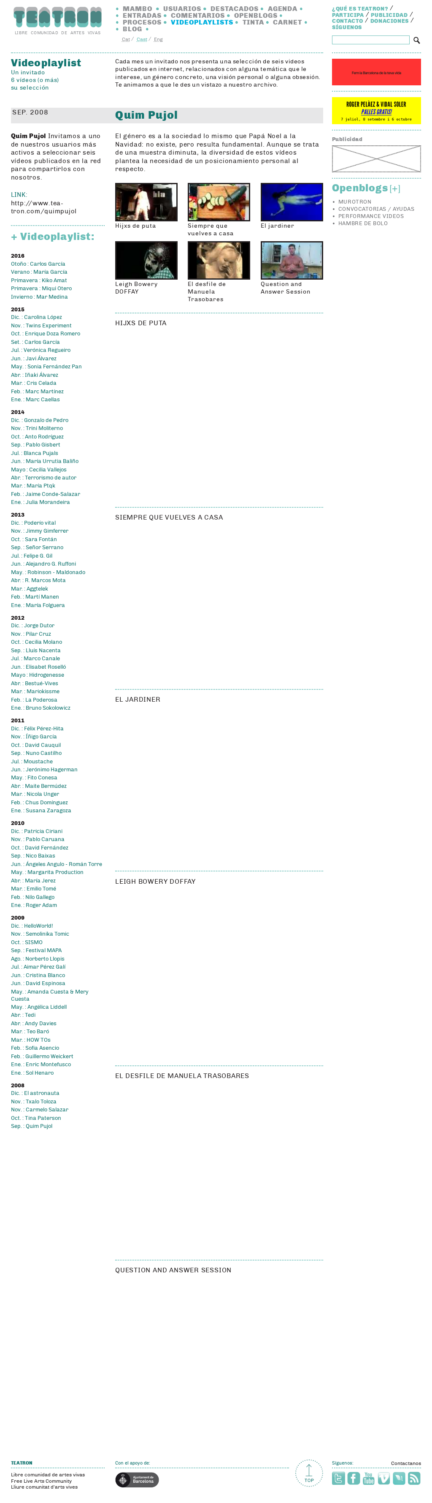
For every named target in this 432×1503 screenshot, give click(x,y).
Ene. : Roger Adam (34, 905)
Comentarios (198, 15)
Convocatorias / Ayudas (376, 209)
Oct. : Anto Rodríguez (37, 436)
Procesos (142, 22)
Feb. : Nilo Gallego (32, 897)
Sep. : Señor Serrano (37, 547)
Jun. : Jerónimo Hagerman (44, 769)
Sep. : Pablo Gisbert (35, 444)
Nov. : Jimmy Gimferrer (39, 531)
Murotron (354, 202)
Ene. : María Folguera (38, 605)
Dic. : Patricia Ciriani (36, 831)
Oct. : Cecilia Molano (36, 642)
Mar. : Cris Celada (34, 383)
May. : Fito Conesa (34, 777)
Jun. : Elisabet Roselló (38, 667)
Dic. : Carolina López (36, 317)
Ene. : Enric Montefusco (41, 1064)
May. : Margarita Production (47, 872)
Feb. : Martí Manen (35, 597)
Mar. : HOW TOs (31, 1040)
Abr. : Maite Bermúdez (39, 786)
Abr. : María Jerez (33, 880)
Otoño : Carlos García (38, 264)
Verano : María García (39, 272)
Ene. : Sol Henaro (32, 1073)
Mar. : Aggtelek (29, 588)
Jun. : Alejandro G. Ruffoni (43, 564)
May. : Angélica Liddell (39, 1007)
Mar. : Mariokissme (35, 691)
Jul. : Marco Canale (35, 658)
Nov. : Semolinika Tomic (40, 934)
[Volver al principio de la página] (309, 1473)
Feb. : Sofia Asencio (35, 1048)
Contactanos (406, 1463)
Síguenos (347, 27)
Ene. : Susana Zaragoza (41, 810)
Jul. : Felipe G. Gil (31, 556)
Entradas (142, 15)
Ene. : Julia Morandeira (40, 502)
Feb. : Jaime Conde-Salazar (45, 494)
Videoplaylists (202, 22)
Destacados (235, 9)
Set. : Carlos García (35, 342)
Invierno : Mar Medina (39, 297)
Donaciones (389, 21)
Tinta (253, 22)
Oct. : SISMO (27, 942)
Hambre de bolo (363, 223)
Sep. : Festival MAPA (36, 950)
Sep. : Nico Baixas (33, 855)
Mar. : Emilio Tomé (33, 888)
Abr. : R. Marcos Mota (38, 580)
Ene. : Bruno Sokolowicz (40, 708)
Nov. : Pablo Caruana (38, 839)
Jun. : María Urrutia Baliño (44, 461)
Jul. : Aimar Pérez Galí (38, 967)
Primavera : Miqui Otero (41, 288)
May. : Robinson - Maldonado (48, 572)
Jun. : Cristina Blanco (38, 975)
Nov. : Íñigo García (34, 736)
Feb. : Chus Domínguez (39, 802)
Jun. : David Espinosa (38, 983)
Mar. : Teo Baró (30, 1031)
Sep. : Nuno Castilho (36, 753)
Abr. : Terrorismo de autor (43, 477)
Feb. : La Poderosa (34, 700)
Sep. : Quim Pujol (31, 1126)
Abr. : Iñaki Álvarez (34, 375)
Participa (348, 15)
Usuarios (182, 9)
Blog (132, 29)
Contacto (347, 21)
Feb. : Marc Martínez (37, 391)
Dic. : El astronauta (35, 1093)
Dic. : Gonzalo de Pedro (39, 420)
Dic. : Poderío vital (33, 523)
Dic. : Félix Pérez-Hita (37, 728)
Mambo (137, 9)
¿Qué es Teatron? (360, 8)
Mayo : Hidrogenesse (37, 675)
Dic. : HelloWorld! (32, 926)
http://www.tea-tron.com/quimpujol (44, 207)
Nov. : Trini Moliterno (37, 428)
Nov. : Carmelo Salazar (39, 1109)
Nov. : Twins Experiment (41, 325)
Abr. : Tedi (23, 1015)
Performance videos (371, 216)
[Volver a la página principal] (58, 17)
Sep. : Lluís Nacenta (36, 650)
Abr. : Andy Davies (34, 1023)
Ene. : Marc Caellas (35, 399)
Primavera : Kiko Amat (39, 280)
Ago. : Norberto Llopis (38, 959)
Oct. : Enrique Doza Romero (45, 333)
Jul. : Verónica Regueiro (40, 350)
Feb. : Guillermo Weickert (42, 1056)
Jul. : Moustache (32, 761)
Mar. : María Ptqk (33, 485)
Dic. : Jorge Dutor (32, 625)
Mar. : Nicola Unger (35, 794)
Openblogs (256, 15)
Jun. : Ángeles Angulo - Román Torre (56, 864)
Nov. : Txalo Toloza (34, 1101)
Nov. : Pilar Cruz (31, 634)
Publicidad (389, 15)
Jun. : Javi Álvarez (34, 358)
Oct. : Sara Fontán (34, 539)
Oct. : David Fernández (39, 847)
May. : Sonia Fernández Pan (46, 366)
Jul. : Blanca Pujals (34, 453)
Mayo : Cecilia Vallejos (39, 469)
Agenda (283, 9)
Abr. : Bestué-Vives (34, 683)
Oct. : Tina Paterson (36, 1118)
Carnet (287, 22)
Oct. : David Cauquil (36, 745)
